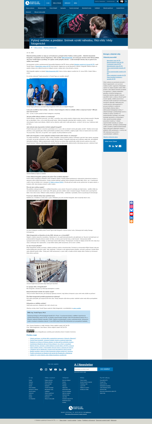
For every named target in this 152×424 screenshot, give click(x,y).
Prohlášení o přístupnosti (88, 420)
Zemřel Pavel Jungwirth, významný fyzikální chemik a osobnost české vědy (51, 340)
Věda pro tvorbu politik (39, 12)
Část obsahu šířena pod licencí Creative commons (76, 414)
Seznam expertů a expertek (86, 382)
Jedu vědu (64, 396)
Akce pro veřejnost (66, 380)
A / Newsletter (83, 364)
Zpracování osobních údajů (103, 420)
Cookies (79, 420)
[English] (121, 1)
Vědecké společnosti (108, 8)
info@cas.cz (88, 412)
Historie (30, 385)
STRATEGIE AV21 (111, 1)
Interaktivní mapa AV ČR (67, 398)
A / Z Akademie (32, 398)
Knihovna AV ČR (103, 383)
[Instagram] (46, 369)
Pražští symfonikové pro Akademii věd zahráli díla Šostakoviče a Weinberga (51, 353)
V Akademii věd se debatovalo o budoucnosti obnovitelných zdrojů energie (50, 349)
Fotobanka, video (84, 383)
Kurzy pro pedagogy (66, 391)
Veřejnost (67, 3)
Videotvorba (64, 387)
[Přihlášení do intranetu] (117, 1)
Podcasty (64, 385)
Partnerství (28, 12)
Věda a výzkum (57, 3)
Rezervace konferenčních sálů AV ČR (108, 391)
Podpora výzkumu (30, 8)
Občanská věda (65, 395)
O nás (47, 3)
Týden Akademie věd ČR (105, 387)
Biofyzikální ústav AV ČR (113, 60)
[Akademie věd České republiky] (76, 409)
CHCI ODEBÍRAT (105, 369)
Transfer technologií (74, 8)
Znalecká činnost (120, 8)
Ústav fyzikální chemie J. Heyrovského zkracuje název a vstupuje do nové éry (51, 347)
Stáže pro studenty (66, 393)
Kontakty (64, 402)
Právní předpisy (32, 387)
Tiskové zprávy (83, 380)
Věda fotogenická (67, 57)
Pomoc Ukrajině (53, 8)
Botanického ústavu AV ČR (43, 66)
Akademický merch (66, 400)
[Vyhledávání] (126, 1)
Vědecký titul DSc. (42, 8)
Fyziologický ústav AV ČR (114, 64)
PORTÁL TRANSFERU (100, 1)
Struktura (31, 382)
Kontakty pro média (84, 389)
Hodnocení (31, 393)
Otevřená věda (103, 389)
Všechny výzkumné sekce (110, 137)
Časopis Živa (103, 382)
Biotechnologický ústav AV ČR (115, 62)
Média (75, 3)
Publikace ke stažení (84, 387)
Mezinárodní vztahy (86, 8)
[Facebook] (41, 369)
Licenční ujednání (71, 420)
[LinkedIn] (60, 369)
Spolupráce (63, 8)
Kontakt (30, 396)
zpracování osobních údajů (80, 372)
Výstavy (64, 382)
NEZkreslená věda (66, 389)
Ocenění (31, 383)
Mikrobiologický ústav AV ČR (115, 66)
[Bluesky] (50, 369)
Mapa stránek (63, 420)
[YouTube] (55, 369)
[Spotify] (65, 369)
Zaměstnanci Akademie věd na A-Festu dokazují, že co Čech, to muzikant (50, 344)
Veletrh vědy (102, 393)
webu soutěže (77, 308)
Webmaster (113, 420)
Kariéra (30, 395)
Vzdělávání (97, 8)
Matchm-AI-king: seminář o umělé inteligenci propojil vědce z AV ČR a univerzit (52, 345)
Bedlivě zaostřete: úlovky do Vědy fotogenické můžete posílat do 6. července (51, 351)
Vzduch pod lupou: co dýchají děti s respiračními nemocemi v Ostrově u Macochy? (53, 338)
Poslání (30, 380)
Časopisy (64, 383)
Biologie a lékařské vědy (50, 47)
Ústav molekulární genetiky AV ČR (116, 75)
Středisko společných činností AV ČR (84, 64)
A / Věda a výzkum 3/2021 (56, 182)
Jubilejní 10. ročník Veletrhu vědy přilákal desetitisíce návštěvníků (48, 355)
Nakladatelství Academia (105, 385)
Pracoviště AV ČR (103, 380)
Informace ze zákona (33, 389)
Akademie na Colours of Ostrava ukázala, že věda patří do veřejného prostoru (52, 342)
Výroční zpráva (32, 391)
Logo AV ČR (82, 385)
